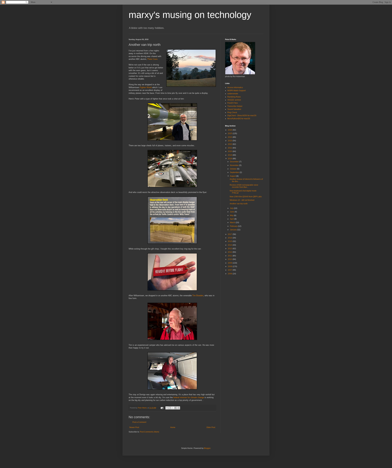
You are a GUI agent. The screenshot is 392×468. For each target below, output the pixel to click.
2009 (230, 263)
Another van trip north (239, 204)
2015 (230, 241)
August (233, 176)
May (232, 215)
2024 (230, 137)
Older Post (210, 427)
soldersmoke (232, 94)
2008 (230, 266)
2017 (230, 234)
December (234, 162)
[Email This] (166, 407)
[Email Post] (162, 408)
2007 (230, 270)
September (235, 172)
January (233, 230)
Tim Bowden (197, 295)
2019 (230, 155)
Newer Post (134, 427)
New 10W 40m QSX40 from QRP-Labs (246, 197)
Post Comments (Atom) (149, 432)
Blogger (207, 448)
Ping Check (232, 112)
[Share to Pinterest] (178, 407)
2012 (230, 252)
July (232, 208)
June (232, 212)
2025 (230, 133)
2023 (230, 141)
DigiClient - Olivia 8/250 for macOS (241, 115)
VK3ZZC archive (234, 100)
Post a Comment (139, 422)
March (233, 222)
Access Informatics (235, 87)
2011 (230, 256)
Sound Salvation (234, 109)
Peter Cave (152, 59)
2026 (230, 130)
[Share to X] (172, 407)
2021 (230, 148)
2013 (230, 248)
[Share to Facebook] (175, 407)
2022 (230, 144)
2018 (230, 159)
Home (172, 427)
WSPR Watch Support (236, 90)
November (234, 165)
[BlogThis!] (169, 407)
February (234, 226)
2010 (230, 259)
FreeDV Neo (232, 103)
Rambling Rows (234, 97)
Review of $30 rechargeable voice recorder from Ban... (244, 186)
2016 (230, 238)
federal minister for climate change (188, 397)
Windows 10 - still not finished (242, 200)
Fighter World (146, 87)
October (233, 169)
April (232, 219)
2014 (230, 245)
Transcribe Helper (234, 106)
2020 (230, 151)
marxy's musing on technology (190, 15)
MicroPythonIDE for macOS (238, 119)
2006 (230, 274)
